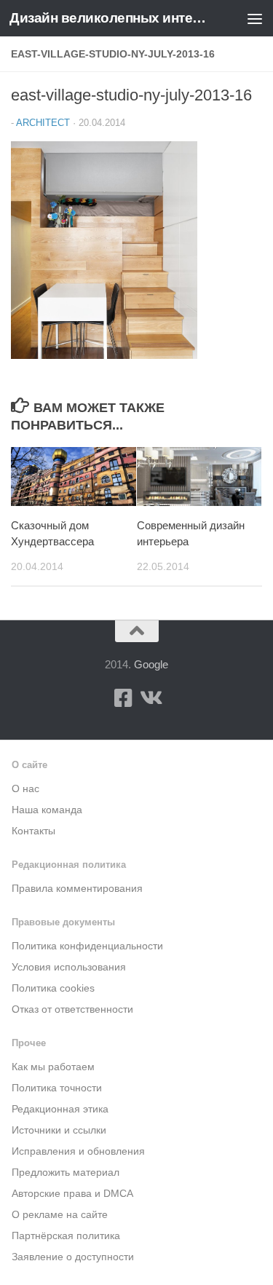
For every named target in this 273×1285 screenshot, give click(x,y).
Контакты (33, 831)
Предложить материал (65, 1172)
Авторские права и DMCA (72, 1193)
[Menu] (255, 18)
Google (151, 664)
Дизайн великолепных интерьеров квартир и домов (107, 17)
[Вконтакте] (150, 698)
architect (43, 122)
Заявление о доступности (73, 1257)
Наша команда (47, 809)
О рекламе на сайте (60, 1214)
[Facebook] (124, 698)
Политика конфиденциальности (87, 946)
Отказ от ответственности (72, 1009)
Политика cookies (53, 988)
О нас (25, 788)
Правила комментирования (77, 888)
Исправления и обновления (78, 1151)
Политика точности (57, 1088)
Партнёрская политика (66, 1235)
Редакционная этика (60, 1109)
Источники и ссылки (59, 1130)
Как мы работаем (53, 1066)
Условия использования (69, 967)
